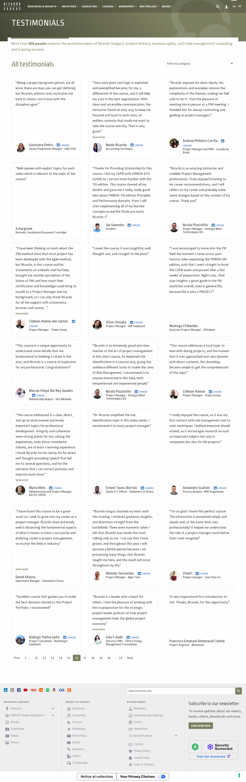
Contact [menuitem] (138, 744)
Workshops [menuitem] (126, 6)
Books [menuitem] (166, 6)
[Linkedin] (6, 690)
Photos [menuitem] (14, 742)
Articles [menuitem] (15, 722)
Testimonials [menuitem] (79, 763)
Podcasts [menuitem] (16, 708)
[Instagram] (12, 690)
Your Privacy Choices (137, 777)
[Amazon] (54, 690)
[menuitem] (218, 6)
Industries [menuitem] (69, 6)
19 (100, 658)
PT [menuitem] (240, 6)
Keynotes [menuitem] (78, 749)
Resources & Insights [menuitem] (42, 6)
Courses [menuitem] (107, 6)
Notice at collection (97, 777)
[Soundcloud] (41, 690)
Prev (17, 658)
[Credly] (69, 690)
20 (109, 658)
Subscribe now (200, 725)
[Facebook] (19, 690)
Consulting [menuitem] (89, 6)
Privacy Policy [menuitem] (141, 751)
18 (92, 658)
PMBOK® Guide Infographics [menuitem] (27, 715)
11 (36, 658)
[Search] (238, 691)
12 (44, 658)
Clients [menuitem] (76, 756)
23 (120, 658)
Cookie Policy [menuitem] (141, 758)
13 (52, 658)
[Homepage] (12, 9)
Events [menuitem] (137, 722)
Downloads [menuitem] (17, 729)
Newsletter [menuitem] (140, 729)
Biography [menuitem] (139, 708)
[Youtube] (26, 690)
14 (60, 658)
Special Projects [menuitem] (142, 735)
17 (84, 658)
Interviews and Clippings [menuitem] (148, 715)
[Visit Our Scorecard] (214, 750)
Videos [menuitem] (14, 735)
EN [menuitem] (234, 6)
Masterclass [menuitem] (148, 6)
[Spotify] (48, 690)
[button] (98, 137)
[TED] (33, 690)
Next (130, 658)
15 (68, 658)
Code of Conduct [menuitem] (143, 764)
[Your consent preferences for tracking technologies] (239, 775)
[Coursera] (62, 690)
